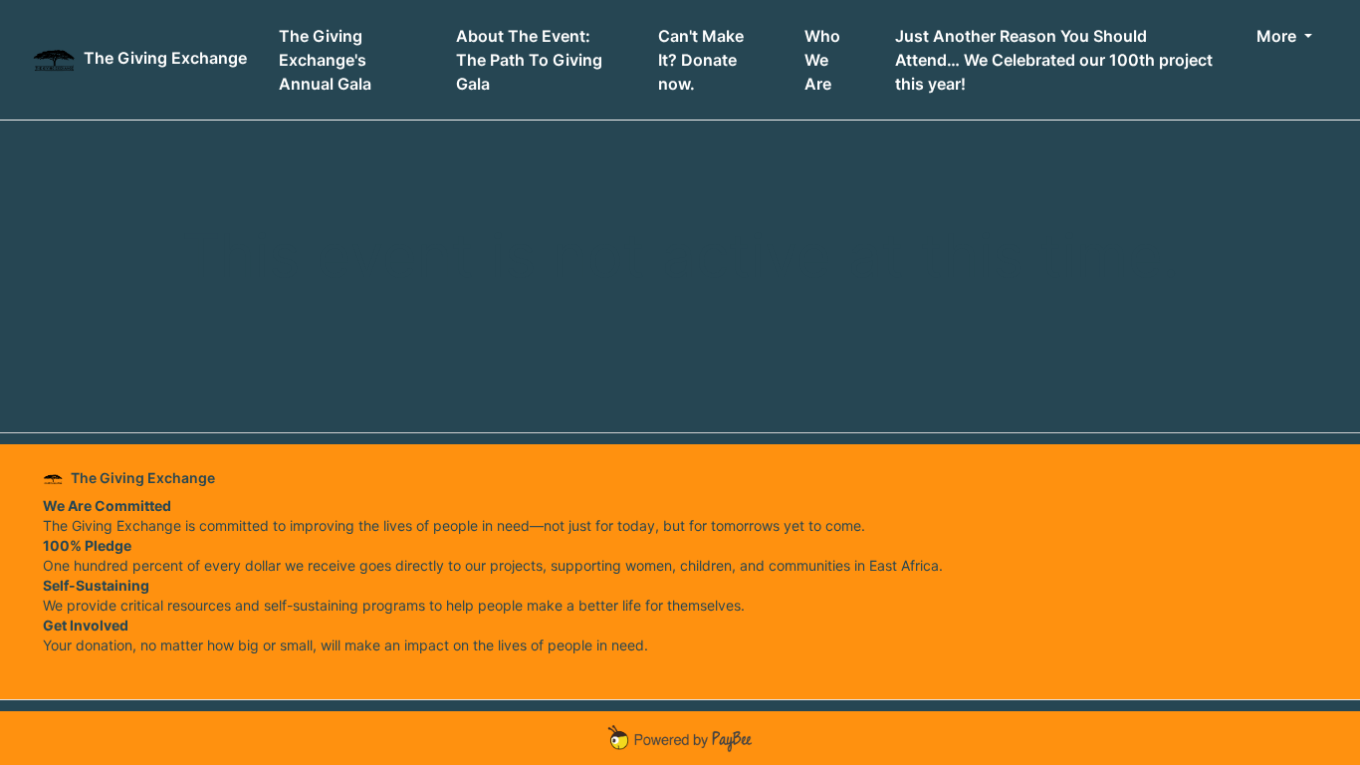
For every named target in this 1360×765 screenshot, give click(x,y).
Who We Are (822, 60)
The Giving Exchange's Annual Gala (325, 60)
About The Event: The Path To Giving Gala (529, 60)
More (1278, 36)
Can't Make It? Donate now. (701, 60)
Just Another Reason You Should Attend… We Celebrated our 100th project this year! (1054, 60)
